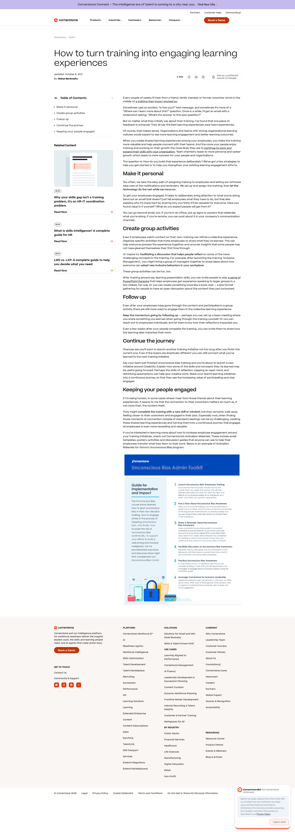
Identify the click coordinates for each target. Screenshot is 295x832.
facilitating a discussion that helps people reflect (171, 254)
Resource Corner (215, 738)
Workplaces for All (174, 721)
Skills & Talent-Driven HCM (179, 643)
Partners (195, 12)
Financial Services (174, 739)
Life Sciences (171, 751)
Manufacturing (172, 758)
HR (124, 695)
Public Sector (171, 733)
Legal (84, 793)
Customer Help (212, 12)
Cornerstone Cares (216, 670)
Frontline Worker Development (181, 699)
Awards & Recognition (218, 701)
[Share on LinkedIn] (196, 77)
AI (124, 640)
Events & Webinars (216, 751)
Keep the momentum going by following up (150, 315)
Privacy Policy (100, 793)
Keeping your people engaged (76, 131)
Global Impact (214, 695)
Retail (167, 770)
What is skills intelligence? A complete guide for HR (82, 224)
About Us (211, 658)
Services (127, 756)
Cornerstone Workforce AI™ (138, 633)
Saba (126, 732)
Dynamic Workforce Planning (180, 693)
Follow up (63, 119)
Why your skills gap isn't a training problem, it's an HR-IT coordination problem (81, 151)
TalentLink (128, 744)
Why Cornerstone (215, 633)
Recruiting (129, 676)
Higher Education (174, 764)
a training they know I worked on (156, 101)
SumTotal (128, 738)
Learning (128, 707)
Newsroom (212, 676)
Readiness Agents (133, 646)
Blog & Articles (214, 757)
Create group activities (71, 113)
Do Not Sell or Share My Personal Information (193, 793)
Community (232, 12)
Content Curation (174, 687)
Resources (60, 37)
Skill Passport (130, 750)
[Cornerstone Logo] (66, 20)
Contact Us (60, 672)
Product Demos (214, 744)
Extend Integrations (134, 762)
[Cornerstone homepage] (83, 627)
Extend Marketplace (134, 768)
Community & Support (66, 678)
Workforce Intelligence (135, 652)
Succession (129, 682)
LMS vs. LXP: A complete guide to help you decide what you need (81, 253)
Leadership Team (215, 640)
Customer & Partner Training (180, 715)
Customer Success (216, 646)
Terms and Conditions (150, 793)
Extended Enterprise (134, 713)
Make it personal (67, 107)
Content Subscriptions (135, 725)
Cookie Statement (123, 793)
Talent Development (134, 664)
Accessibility (213, 707)
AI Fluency (170, 671)
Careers (210, 682)
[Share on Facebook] (189, 77)
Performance (130, 689)
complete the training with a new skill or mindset (169, 412)
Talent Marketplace (134, 670)
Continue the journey (70, 125)
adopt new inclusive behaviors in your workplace (172, 265)
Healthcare (170, 745)
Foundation (212, 664)
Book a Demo (216, 20)
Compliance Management (178, 665)
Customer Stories (215, 652)
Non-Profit (170, 776)
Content (127, 719)
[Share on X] (203, 77)
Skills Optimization (133, 658)
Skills (72, 37)
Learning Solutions (133, 701)
